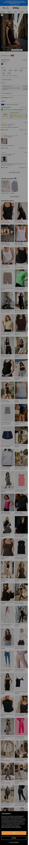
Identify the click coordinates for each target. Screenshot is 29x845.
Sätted (14, 838)
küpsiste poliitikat (5, 827)
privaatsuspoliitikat (16, 827)
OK (14, 833)
